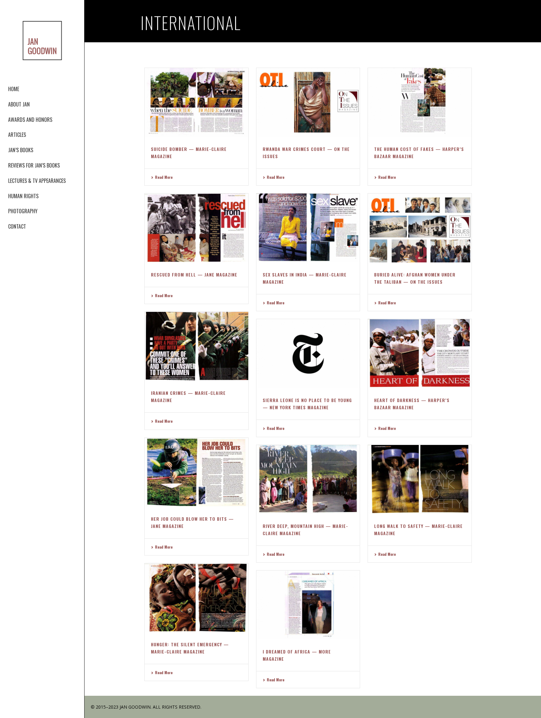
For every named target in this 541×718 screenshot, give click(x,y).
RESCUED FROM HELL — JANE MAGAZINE (194, 274)
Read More (164, 177)
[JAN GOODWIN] (42, 40)
